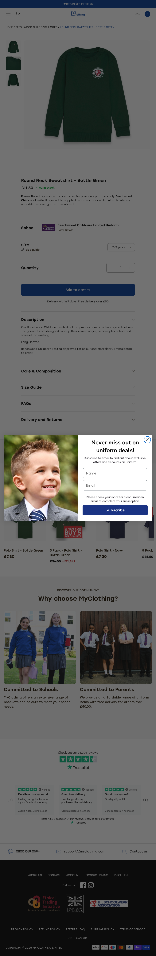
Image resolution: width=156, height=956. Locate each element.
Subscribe (115, 510)
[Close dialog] (147, 439)
